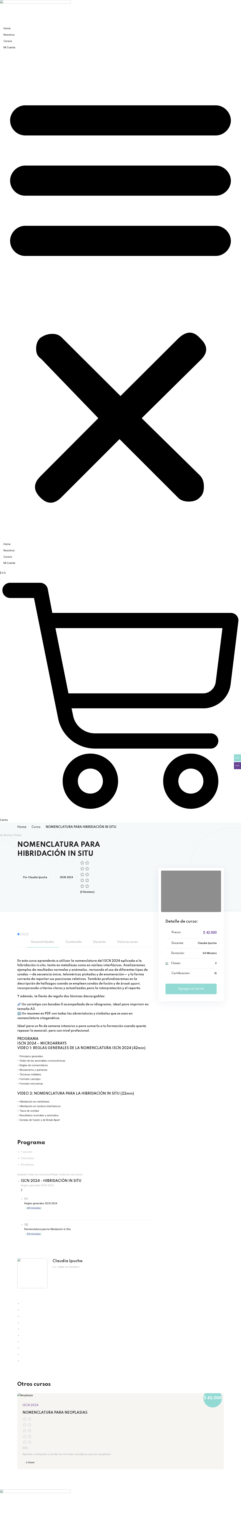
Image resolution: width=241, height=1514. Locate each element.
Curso (36, 827)
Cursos (8, 41)
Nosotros (9, 34)
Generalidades (42, 942)
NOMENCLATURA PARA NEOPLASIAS (55, 1413)
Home (7, 28)
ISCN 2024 (66, 877)
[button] (120, 297)
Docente (99, 942)
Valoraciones (127, 942)
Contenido (73, 942)
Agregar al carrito (191, 988)
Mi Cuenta (9, 47)
